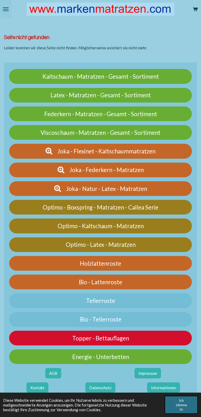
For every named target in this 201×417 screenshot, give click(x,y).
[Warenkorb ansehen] (195, 9)
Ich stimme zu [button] (181, 404)
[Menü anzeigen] (6, 9)
